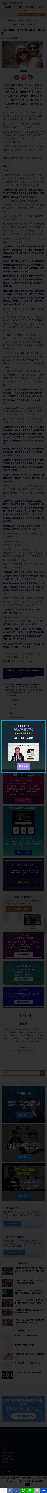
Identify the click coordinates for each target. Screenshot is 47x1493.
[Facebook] (16, 1490)
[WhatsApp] (23, 1490)
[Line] (30, 1490)
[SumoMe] (43, 1490)
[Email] (37, 1490)
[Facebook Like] (10, 1490)
